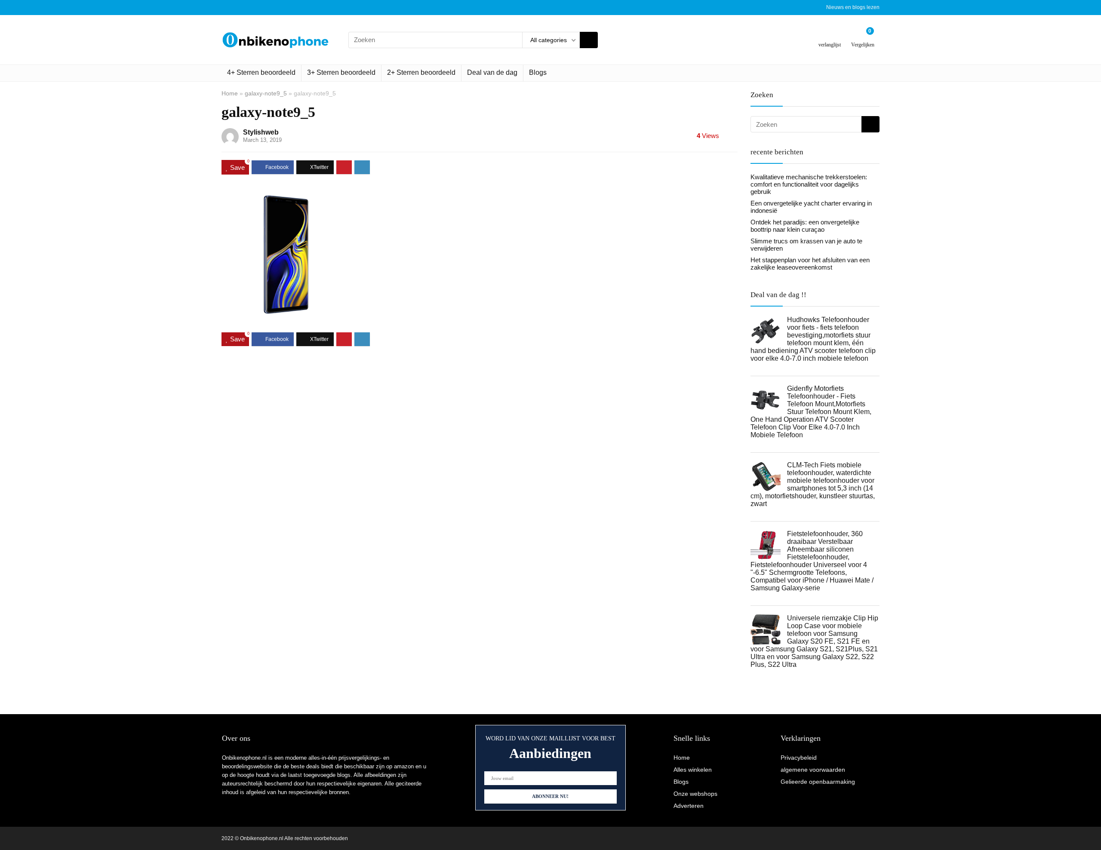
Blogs (538, 72)
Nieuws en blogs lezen (853, 7)
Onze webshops (695, 793)
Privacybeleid (799, 757)
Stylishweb (261, 132)
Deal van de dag (492, 72)
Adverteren (689, 805)
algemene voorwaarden (813, 769)
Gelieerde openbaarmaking (818, 781)
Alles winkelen (693, 769)
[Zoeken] (589, 40)
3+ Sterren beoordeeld (341, 72)
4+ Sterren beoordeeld (261, 72)
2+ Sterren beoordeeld (421, 72)
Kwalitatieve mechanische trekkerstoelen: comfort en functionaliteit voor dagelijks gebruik (808, 184)
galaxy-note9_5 (266, 93)
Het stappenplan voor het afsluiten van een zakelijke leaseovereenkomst (810, 263)
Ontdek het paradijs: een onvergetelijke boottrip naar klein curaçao (804, 225)
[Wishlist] (830, 36)
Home (229, 93)
